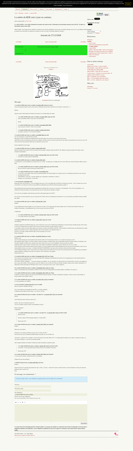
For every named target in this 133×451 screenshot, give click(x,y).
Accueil (16, 13)
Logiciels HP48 (92, 48)
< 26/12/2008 (18, 42)
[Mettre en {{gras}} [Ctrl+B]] (16, 402)
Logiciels (26, 13)
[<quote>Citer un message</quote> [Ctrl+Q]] (22, 402)
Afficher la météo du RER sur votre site (95, 75)
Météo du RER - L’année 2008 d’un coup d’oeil (97, 68)
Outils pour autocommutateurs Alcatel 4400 (98, 44)
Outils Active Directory (94, 54)
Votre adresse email (19, 388)
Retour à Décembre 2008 (50, 42)
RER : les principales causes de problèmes (96, 76)
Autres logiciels (92, 56)
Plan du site (17, 435)
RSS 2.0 (33, 435)
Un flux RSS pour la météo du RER (95, 69)
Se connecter (23, 435)
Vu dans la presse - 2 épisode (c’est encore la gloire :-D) (99, 73)
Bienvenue (18, 9)
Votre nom (17, 384)
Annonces (41, 9)
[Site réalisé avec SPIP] (116, 435)
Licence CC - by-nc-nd (92, 88)
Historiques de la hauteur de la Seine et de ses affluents (101, 51)
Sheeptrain (45, 100)
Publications (90, 39)
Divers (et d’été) (33, 9)
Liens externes (49, 9)
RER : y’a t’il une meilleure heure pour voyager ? (98, 78)
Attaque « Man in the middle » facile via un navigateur (101, 49)
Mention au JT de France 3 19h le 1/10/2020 (97, 66)
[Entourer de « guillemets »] (25, 402)
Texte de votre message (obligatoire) (22, 396)
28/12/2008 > (83, 42)
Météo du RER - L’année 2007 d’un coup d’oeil (97, 71)
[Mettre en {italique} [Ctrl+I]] (18, 402)
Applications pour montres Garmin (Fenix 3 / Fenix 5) (101, 53)
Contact (65, 9)
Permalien (51, 69)
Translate (97, 33)
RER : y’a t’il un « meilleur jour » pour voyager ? (98, 80)
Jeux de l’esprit (92, 43)
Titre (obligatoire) (18, 392)
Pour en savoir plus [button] (67, 5)
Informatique (90, 86)
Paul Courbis (29, 21)
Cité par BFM (90, 64)
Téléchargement (58, 9)
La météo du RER (33, 13)
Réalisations (25, 9)
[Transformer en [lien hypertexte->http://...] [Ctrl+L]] (20, 402)
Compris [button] (128, 3)
